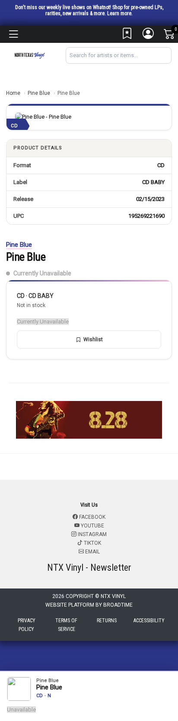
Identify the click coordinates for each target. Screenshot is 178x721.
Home (13, 93)
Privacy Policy (26, 625)
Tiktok (92, 543)
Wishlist (93, 339)
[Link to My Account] (149, 35)
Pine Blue (39, 93)
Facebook (91, 517)
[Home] (29, 55)
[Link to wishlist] (127, 35)
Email (92, 552)
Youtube (91, 526)
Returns (107, 621)
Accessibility (149, 621)
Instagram (91, 534)
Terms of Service (66, 625)
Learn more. (120, 13)
